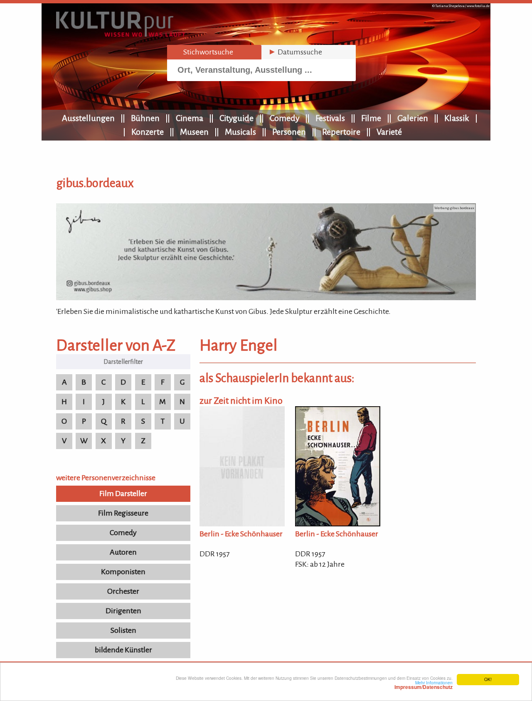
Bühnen (145, 118)
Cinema (189, 118)
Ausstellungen (88, 118)
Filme (371, 118)
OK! (488, 679)
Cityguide (236, 118)
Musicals (240, 131)
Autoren (123, 552)
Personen (289, 131)
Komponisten (123, 572)
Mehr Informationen (423, 684)
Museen (194, 131)
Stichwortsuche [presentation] (203, 52)
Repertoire (341, 131)
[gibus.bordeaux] (266, 298)
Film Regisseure (123, 513)
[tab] (214, 52)
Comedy (284, 118)
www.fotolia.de (478, 6)
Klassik (456, 118)
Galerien (412, 118)
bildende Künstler (123, 650)
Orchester (123, 591)
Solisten (123, 630)
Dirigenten (123, 611)
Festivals (330, 118)
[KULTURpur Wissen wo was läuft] (120, 34)
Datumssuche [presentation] (295, 52)
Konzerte (147, 131)
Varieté (389, 131)
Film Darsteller (123, 493)
